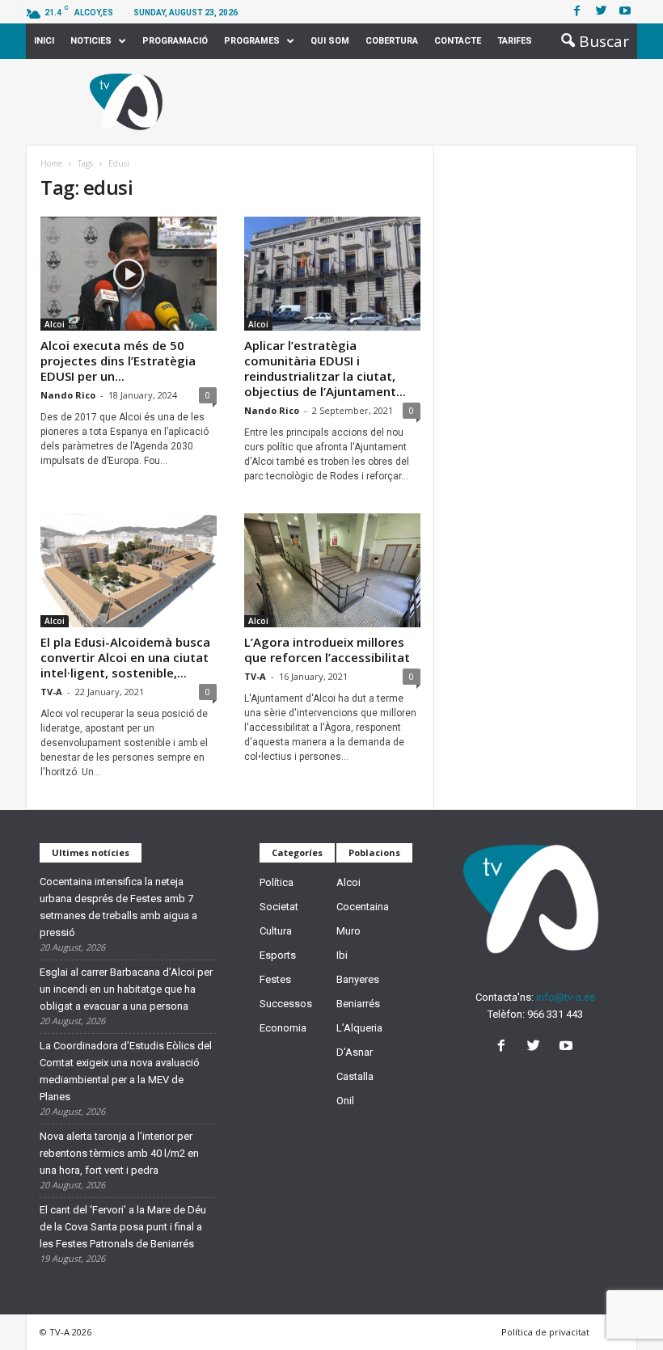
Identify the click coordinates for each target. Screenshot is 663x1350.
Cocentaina (362, 907)
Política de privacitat (545, 1332)
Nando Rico (67, 395)
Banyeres (357, 979)
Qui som (329, 41)
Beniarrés (358, 1004)
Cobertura (391, 41)
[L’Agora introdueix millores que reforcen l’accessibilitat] (332, 570)
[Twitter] (600, 11)
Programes (252, 41)
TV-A (51, 692)
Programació (175, 41)
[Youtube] (625, 11)
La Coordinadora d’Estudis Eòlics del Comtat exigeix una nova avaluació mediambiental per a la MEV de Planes (126, 1071)
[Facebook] (576, 11)
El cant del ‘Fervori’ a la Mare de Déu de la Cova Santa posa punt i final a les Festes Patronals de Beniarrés (123, 1227)
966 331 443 (555, 1014)
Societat (279, 907)
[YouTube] (568, 1047)
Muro (348, 931)
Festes (275, 979)
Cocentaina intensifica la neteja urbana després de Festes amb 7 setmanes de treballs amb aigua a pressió (118, 907)
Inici (44, 41)
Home (51, 163)
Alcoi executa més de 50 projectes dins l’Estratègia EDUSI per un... (118, 360)
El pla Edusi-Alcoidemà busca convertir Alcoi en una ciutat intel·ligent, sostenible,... (125, 657)
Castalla (355, 1076)
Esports (278, 955)
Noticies (91, 41)
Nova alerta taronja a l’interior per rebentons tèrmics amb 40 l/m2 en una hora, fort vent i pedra (119, 1153)
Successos (286, 1004)
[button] (590, 41)
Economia (283, 1028)
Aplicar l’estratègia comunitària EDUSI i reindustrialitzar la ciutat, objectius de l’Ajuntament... (325, 368)
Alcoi (54, 324)
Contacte (457, 41)
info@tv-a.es (565, 997)
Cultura (276, 931)
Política (276, 882)
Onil (345, 1101)
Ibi (342, 955)
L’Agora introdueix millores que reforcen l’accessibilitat (327, 649)
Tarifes (514, 41)
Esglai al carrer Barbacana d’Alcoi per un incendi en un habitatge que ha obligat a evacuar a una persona (126, 989)
